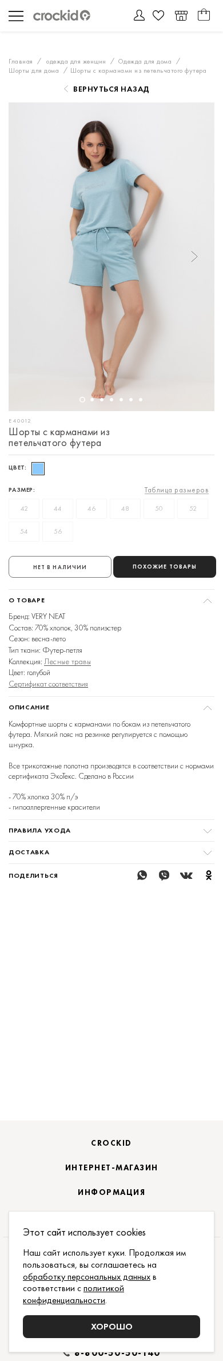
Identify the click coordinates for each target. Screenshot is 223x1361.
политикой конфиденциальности (73, 1294)
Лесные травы (67, 661)
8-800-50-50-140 (117, 1353)
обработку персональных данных (86, 1277)
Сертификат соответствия (48, 683)
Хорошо (112, 1326)
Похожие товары (165, 566)
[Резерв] (181, 16)
